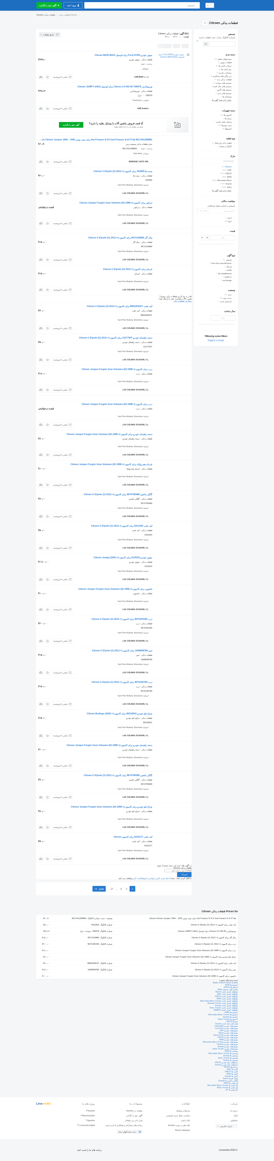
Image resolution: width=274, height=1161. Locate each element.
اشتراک (184, 874)
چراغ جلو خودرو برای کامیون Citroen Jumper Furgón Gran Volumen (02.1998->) (111, 807)
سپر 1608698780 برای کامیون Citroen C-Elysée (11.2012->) (122, 650)
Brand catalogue (182, 1130)
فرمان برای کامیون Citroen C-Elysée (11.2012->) (127, 269)
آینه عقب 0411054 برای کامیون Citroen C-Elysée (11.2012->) (121, 526)
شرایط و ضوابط (183, 1111)
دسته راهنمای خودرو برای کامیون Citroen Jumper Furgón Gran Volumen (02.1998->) (109, 434)
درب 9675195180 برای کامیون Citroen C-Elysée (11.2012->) (121, 619)
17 (111, 889)
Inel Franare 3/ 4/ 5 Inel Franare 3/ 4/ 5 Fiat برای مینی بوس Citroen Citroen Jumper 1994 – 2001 (192, 918)
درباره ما (234, 1111)
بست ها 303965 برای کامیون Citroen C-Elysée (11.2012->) (123, 171)
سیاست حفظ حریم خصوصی (178, 1115)
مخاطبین (234, 1120)
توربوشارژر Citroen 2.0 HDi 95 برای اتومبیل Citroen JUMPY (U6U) (207, 931)
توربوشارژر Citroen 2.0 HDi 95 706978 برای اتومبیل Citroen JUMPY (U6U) (114, 86)
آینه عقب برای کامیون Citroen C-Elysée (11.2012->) (213, 925)
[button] (47, 77)
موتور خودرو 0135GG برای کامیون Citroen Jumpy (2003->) (123, 557)
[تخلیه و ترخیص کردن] (197, 41)
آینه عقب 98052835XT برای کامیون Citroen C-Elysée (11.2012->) (119, 306)
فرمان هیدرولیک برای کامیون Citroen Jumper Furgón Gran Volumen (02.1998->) (111, 464)
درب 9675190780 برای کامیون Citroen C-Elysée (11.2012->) (121, 682)
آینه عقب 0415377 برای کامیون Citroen (132, 837)
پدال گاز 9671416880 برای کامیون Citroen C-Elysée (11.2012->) (120, 237)
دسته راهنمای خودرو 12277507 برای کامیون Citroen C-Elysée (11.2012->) (115, 337)
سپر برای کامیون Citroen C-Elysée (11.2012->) (215, 969)
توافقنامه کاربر (138, 878)
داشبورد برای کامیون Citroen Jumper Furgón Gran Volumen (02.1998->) (115, 589)
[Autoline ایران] (228, 5)
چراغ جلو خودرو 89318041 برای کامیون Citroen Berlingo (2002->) (119, 713)
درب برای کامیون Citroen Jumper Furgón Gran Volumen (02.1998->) (117, 369)
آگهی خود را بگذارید (71, 125)
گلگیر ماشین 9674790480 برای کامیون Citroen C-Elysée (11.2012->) (118, 494)
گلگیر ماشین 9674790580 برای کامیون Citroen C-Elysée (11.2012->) (118, 775)
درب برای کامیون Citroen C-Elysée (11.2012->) (215, 944)
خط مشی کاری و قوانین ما (157, 878)
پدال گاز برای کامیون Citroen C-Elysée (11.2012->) (214, 937)
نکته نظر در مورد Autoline (179, 1125)
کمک (236, 1115)
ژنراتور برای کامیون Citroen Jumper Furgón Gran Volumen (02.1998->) (115, 203)
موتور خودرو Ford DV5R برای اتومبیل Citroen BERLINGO (123, 55)
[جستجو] (197, 5)
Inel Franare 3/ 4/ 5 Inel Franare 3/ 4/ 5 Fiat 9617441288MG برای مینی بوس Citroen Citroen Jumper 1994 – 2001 (94, 139)
